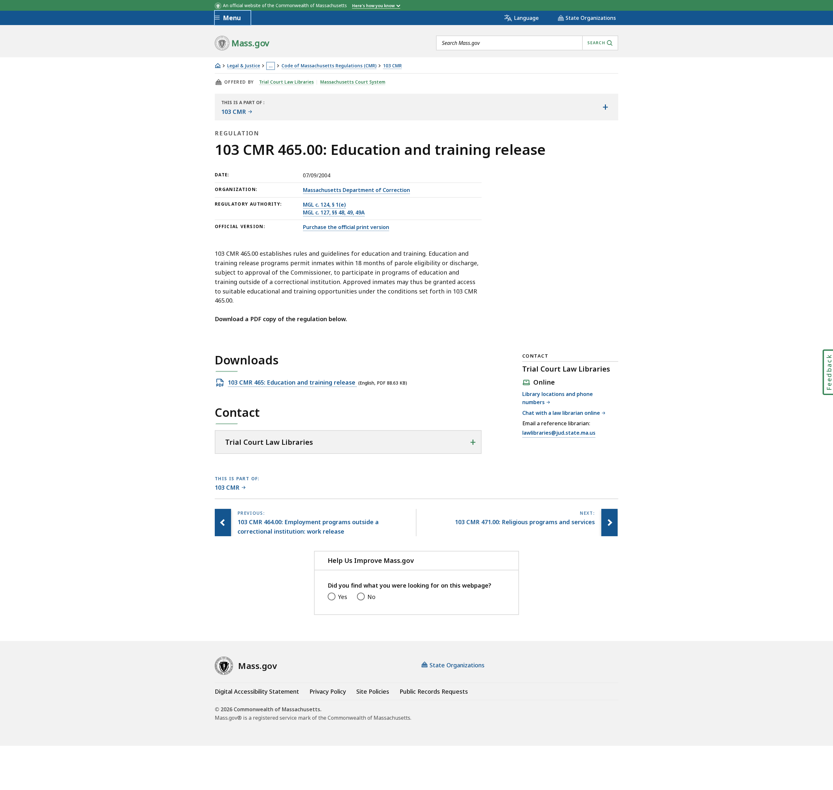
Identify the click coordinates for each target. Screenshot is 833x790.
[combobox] (527, 42)
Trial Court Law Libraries (286, 82)
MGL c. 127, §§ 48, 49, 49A (334, 212)
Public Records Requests (434, 691)
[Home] (218, 65)
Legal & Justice (243, 66)
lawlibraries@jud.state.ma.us (558, 433)
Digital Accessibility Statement (257, 691)
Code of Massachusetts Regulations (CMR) (328, 66)
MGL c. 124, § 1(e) (324, 204)
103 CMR (392, 66)
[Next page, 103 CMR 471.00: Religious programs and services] (609, 522)
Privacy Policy (327, 691)
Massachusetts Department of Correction (356, 190)
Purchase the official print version (346, 227)
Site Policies (372, 691)
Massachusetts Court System (352, 82)
